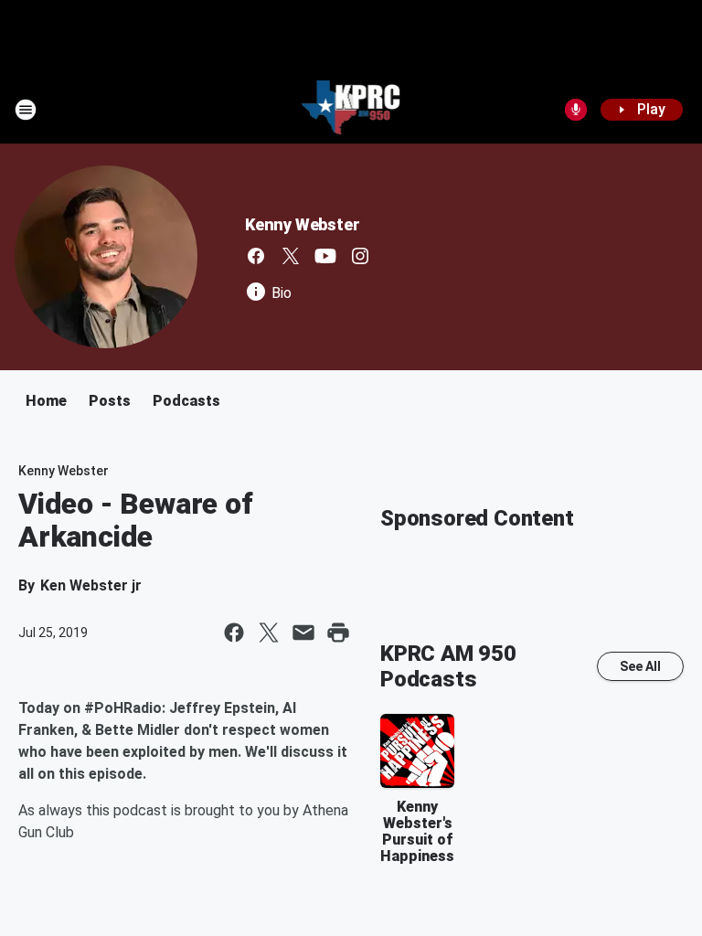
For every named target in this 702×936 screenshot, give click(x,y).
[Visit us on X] (291, 256)
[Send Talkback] (576, 110)
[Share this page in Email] (303, 632)
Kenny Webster (302, 224)
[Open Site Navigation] (26, 110)
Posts (110, 401)
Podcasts (186, 401)
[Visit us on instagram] (360, 256)
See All (640, 666)
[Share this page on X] (269, 632)
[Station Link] (351, 109)
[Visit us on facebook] (256, 256)
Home (46, 401)
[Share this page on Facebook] (234, 632)
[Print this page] (338, 632)
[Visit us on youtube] (325, 256)
